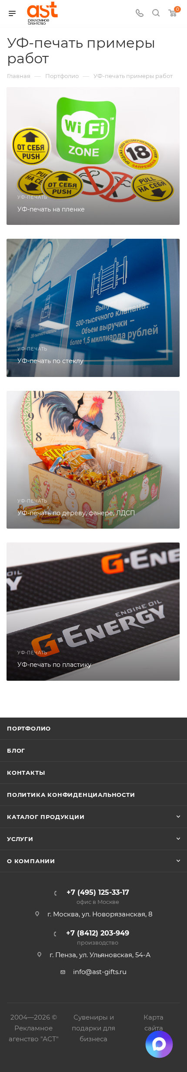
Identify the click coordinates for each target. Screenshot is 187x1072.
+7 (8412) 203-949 (97, 938)
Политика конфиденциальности (71, 794)
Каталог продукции (46, 816)
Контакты (26, 772)
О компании (31, 861)
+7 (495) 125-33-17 (98, 897)
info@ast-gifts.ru (100, 972)
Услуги (20, 838)
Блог (16, 750)
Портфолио (29, 728)
